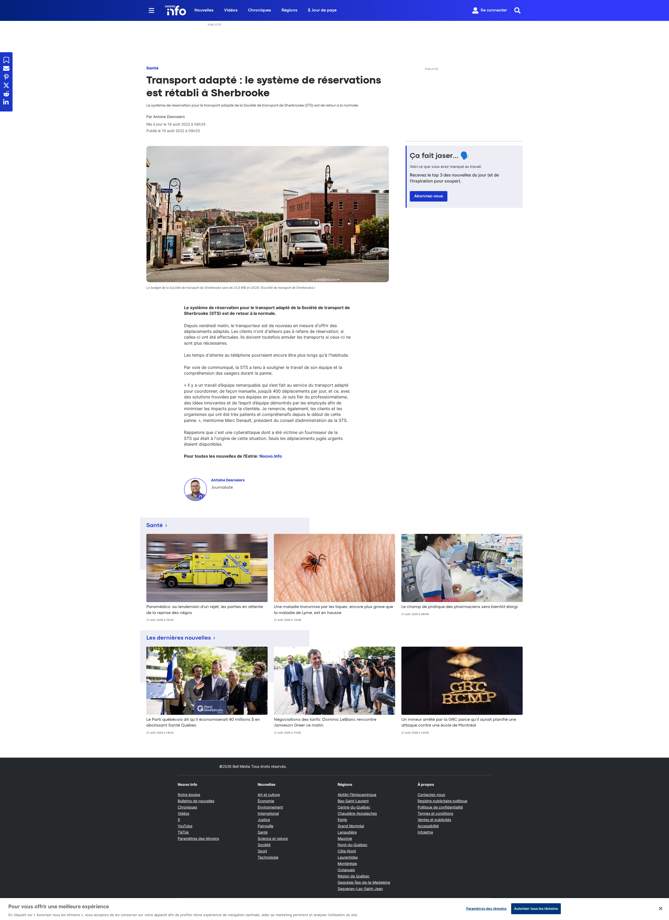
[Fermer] (660, 908)
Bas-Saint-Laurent (353, 801)
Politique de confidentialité (440, 807)
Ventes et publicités (434, 819)
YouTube (185, 826)
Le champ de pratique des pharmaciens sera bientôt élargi (459, 607)
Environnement (270, 807)
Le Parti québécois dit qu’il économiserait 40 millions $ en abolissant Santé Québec (203, 722)
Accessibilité (428, 826)
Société (264, 844)
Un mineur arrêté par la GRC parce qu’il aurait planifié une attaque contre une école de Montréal (458, 722)
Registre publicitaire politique (442, 801)
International (268, 813)
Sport (262, 851)
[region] (334, 909)
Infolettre (425, 832)
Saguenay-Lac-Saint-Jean (360, 888)
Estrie (342, 819)
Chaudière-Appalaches (357, 813)
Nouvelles (204, 10)
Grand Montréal (351, 826)
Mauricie (345, 838)
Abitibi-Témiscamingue (357, 794)
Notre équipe (189, 794)
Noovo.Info (270, 456)
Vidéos (231, 10)
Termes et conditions (435, 813)
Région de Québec (354, 876)
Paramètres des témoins (198, 838)
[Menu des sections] (151, 10)
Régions (289, 10)
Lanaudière (347, 832)
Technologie (268, 857)
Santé (152, 68)
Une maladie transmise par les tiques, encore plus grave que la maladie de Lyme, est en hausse (333, 610)
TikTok (183, 832)
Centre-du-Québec (354, 807)
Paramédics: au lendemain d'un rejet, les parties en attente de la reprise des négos (204, 610)
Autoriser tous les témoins (536, 908)
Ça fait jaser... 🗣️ (439, 156)
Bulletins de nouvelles (196, 801)
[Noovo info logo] (175, 10)
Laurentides (348, 857)
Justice (264, 819)
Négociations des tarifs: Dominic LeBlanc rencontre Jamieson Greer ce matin (325, 722)
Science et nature (273, 838)
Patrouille (265, 826)
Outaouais (346, 870)
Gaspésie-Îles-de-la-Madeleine (364, 882)
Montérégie (347, 863)
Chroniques (259, 10)
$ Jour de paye (322, 10)
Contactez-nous (431, 794)
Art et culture (269, 794)
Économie (266, 801)
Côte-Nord (347, 851)
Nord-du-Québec (352, 844)
